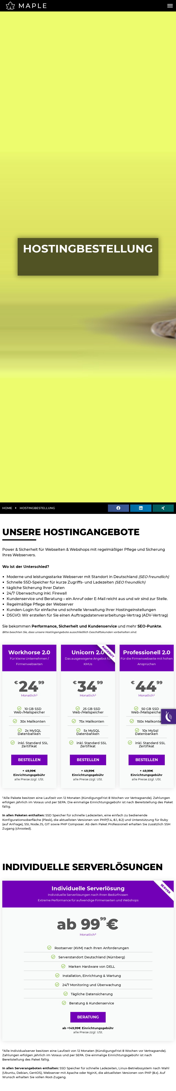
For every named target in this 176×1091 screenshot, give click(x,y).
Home (7, 508)
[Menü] (170, 5)
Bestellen (29, 760)
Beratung (88, 1017)
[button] (118, 508)
